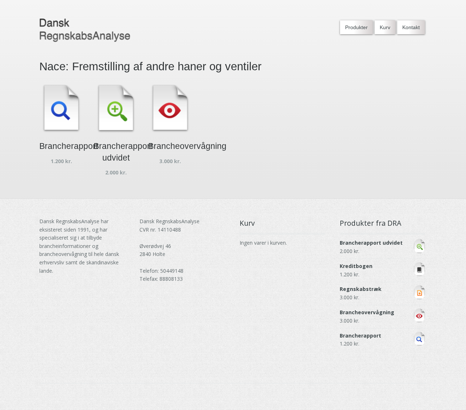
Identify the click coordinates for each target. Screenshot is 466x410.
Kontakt (411, 27)
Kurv (385, 27)
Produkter (356, 27)
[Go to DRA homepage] (84, 30)
